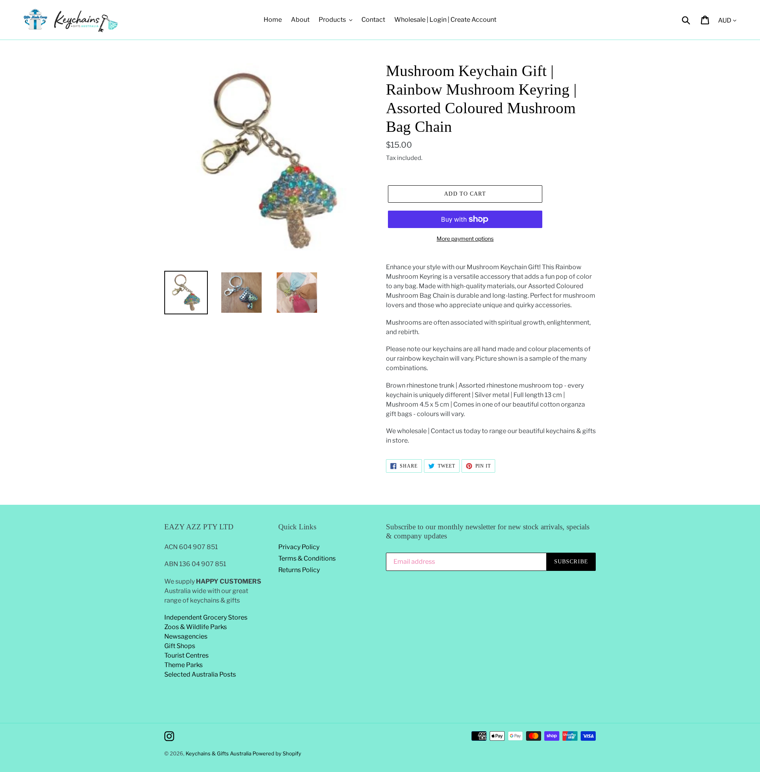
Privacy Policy (298, 547)
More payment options (465, 238)
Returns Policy (299, 570)
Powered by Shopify (277, 753)
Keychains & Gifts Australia (219, 753)
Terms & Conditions (307, 558)
